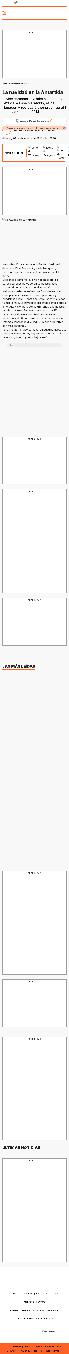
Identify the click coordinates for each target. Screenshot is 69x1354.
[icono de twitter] (53, 3)
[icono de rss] (65, 3)
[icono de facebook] (47, 3)
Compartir (12, 152)
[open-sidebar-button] (4, 13)
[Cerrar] (64, 128)
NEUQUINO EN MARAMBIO (15, 83)
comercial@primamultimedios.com (34, 1294)
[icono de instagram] (59, 3)
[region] (34, 54)
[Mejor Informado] (34, 13)
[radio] (6, 3)
